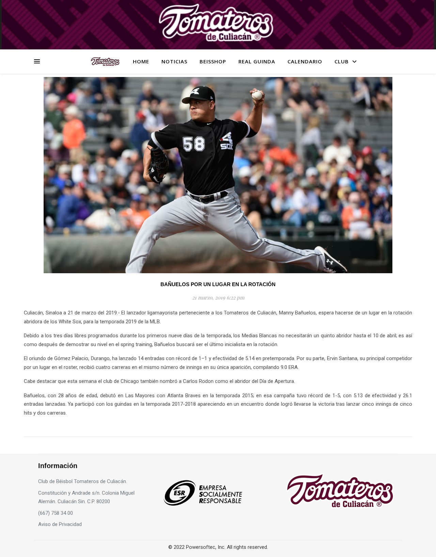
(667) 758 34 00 (55, 513)
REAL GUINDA (256, 61)
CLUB (341, 61)
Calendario (304, 61)
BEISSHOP (213, 61)
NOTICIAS (174, 61)
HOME (141, 61)
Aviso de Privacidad (60, 524)
